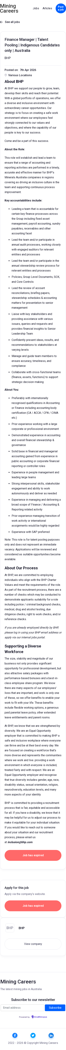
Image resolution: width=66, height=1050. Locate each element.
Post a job (61, 8)
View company (33, 944)
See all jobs (10, 22)
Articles (47, 8)
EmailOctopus (40, 1017)
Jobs (36, 8)
